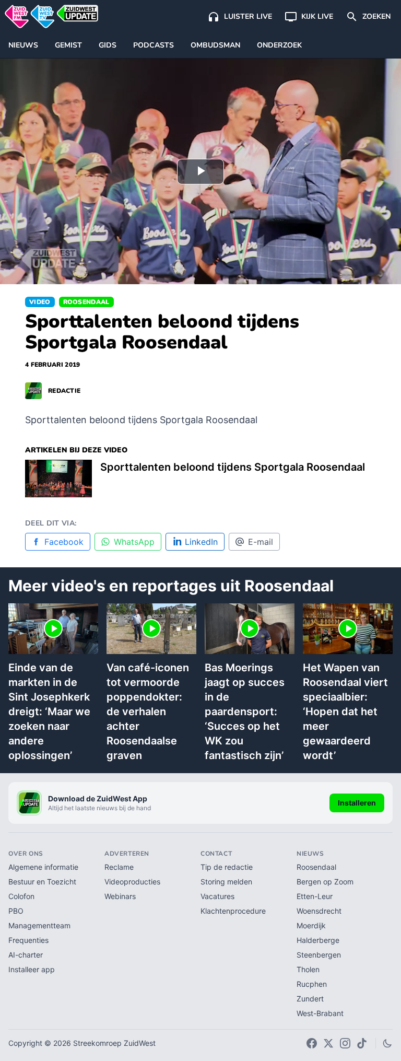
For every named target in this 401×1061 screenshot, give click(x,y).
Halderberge (318, 940)
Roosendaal (86, 302)
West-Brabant (320, 1013)
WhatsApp (134, 542)
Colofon (21, 896)
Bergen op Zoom (325, 881)
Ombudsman (215, 45)
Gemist (68, 45)
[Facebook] (311, 1043)
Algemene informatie (43, 866)
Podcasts (153, 45)
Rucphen (312, 984)
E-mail (260, 542)
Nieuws (23, 45)
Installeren (357, 802)
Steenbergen (319, 954)
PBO (15, 910)
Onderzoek (279, 45)
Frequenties (28, 940)
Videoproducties (132, 881)
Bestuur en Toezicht (42, 881)
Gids (107, 45)
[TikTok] (362, 1043)
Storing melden (226, 881)
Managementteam (39, 925)
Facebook (64, 542)
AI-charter (25, 954)
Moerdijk (311, 925)
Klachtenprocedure (233, 910)
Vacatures (217, 896)
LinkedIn (201, 542)
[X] (328, 1043)
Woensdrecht (319, 910)
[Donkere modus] (387, 1043)
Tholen (308, 969)
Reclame (119, 866)
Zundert (310, 998)
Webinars (120, 896)
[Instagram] (345, 1043)
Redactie (64, 391)
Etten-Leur (315, 896)
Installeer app (31, 969)
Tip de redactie (226, 866)
